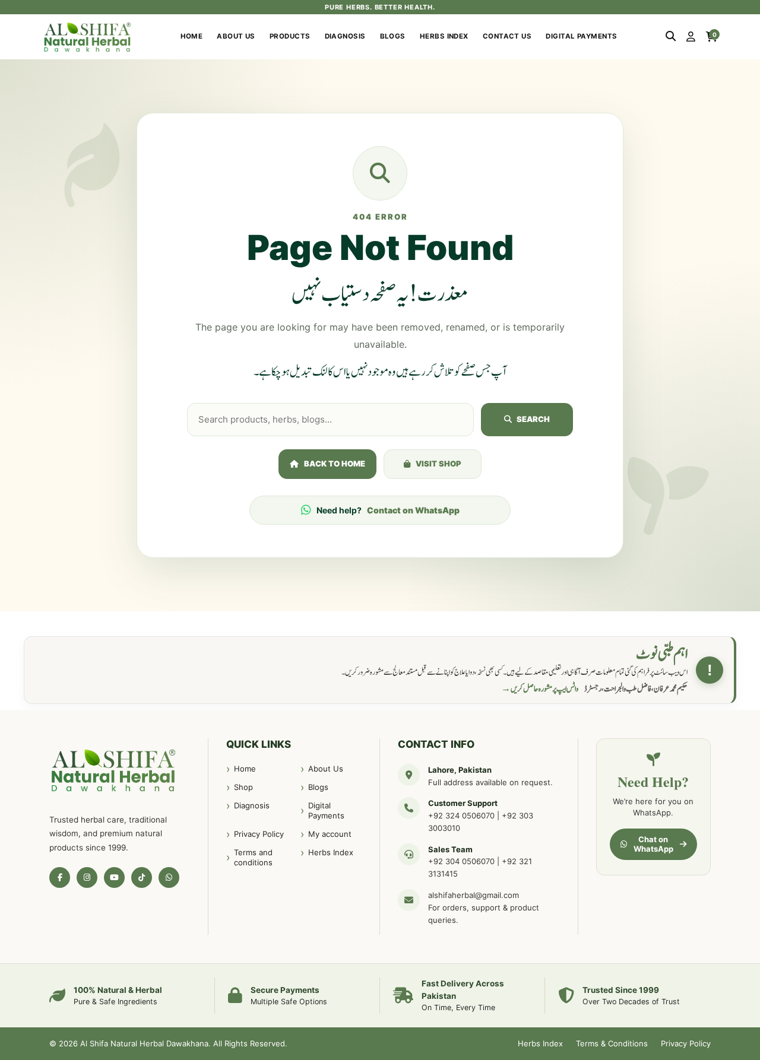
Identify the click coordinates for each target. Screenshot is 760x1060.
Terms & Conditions (612, 1043)
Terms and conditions (253, 858)
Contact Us (507, 36)
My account (330, 834)
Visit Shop (438, 463)
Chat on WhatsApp (653, 843)
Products (290, 36)
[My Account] (690, 36)
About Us (236, 36)
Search (533, 419)
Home (191, 36)
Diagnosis (345, 36)
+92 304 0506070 (461, 861)
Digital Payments (581, 36)
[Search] (671, 37)
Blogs (393, 36)
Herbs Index (444, 36)
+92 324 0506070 (461, 815)
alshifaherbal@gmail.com (473, 895)
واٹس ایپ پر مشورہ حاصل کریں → (539, 689)
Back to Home (334, 463)
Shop (243, 787)
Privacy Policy (259, 834)
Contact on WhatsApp (413, 510)
